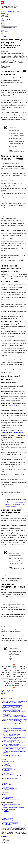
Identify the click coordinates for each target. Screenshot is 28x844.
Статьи (5, 36)
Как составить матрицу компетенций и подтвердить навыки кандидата (12, 709)
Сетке (13, 405)
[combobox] (6, 840)
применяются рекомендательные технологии (13, 827)
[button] (2, 28)
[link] (3, 25)
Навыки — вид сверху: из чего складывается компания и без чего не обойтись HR (14, 704)
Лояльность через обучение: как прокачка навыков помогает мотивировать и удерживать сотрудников (14, 717)
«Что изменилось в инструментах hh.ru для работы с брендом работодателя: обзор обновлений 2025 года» (15, 504)
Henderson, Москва (20, 737)
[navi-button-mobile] (2, 33)
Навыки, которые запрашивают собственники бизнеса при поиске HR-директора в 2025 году (14, 722)
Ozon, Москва (20, 734)
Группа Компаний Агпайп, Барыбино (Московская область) (14, 751)
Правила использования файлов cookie (10, 11)
